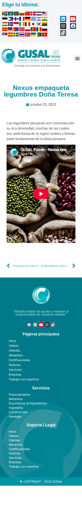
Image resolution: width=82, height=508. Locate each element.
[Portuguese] (33, 30)
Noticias (14, 365)
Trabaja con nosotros (24, 379)
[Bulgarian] (22, 14)
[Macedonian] (5, 30)
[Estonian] (5, 19)
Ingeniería (16, 407)
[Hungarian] (5, 25)
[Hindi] (45, 19)
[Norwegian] (22, 30)
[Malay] (11, 30)
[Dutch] (39, 14)
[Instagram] (63, 26)
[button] (77, 58)
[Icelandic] (11, 25)
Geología (15, 416)
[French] (22, 19)
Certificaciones (19, 360)
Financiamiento (19, 394)
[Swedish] (16, 35)
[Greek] (33, 19)
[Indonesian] (16, 25)
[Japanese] (33, 25)
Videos (13, 345)
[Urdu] (39, 35)
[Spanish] (11, 35)
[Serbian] (5, 35)
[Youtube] (73, 19)
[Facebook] (73, 26)
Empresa (15, 374)
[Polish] (28, 30)
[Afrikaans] (5, 14)
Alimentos (16, 355)
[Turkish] (28, 35)
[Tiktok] (63, 33)
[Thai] (22, 35)
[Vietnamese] (45, 35)
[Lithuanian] (45, 25)
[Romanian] (39, 30)
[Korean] (39, 25)
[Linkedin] (63, 19)
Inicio (12, 341)
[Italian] (28, 25)
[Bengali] (16, 14)
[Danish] (33, 14)
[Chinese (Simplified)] (28, 14)
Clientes (14, 350)
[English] (45, 14)
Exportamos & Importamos (28, 403)
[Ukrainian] (33, 35)
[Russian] (45, 30)
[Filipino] (11, 19)
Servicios (15, 369)
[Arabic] (11, 14)
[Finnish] (16, 19)
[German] (28, 19)
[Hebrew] (39, 19)
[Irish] (22, 25)
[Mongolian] (16, 30)
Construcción (18, 412)
